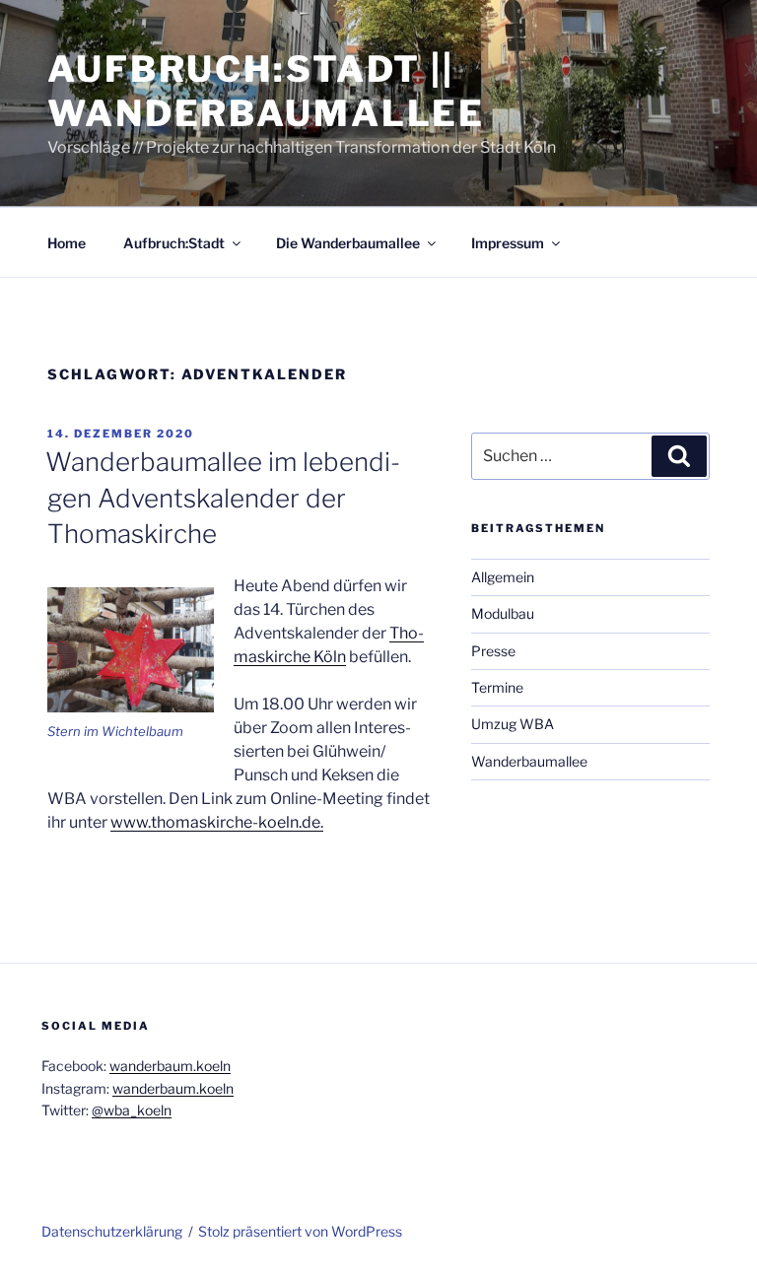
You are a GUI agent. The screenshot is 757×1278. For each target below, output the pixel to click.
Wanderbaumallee (529, 761)
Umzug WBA (512, 723)
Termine (497, 687)
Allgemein (502, 577)
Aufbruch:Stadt (174, 243)
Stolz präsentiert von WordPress (300, 1231)
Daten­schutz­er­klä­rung (111, 1231)
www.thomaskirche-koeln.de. (216, 822)
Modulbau (502, 613)
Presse (493, 650)
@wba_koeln (132, 1110)
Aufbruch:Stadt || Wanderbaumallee (266, 91)
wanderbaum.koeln (170, 1065)
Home (66, 243)
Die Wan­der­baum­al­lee (348, 243)
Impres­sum (507, 243)
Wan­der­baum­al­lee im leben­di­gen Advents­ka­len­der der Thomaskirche (222, 497)
